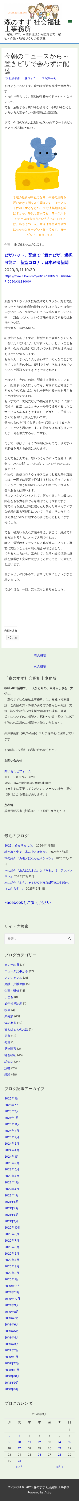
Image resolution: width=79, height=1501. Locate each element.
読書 (7, 1068)
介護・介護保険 (14, 984)
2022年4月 (11, 1189)
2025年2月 (11, 1111)
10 (19, 1442)
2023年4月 (11, 1176)
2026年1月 (11, 1098)
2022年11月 (12, 1182)
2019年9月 (11, 1305)
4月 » (59, 1466)
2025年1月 (11, 1117)
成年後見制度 (13, 1003)
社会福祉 (10, 1055)
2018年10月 (12, 1376)
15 (69, 1442)
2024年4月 (11, 1150)
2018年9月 (11, 1382)
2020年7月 (11, 1240)
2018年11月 (11, 1369)
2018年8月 (11, 1389)
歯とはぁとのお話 (16, 1029)
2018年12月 (12, 1363)
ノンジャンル (13, 977)
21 (59, 1448)
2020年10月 (12, 1227)
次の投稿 (40, 666)
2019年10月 (12, 1298)
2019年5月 (11, 1331)
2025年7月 (11, 1105)
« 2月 (19, 1466)
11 (29, 1442)
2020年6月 (11, 1247)
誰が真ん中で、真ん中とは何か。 (26, 851)
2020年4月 (11, 1260)
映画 (7, 1010)
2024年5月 (11, 1143)
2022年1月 (11, 1195)
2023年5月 (11, 1169)
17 (19, 1448)
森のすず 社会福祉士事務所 (32, 25)
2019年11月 (12, 1292)
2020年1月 (11, 1279)
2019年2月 (11, 1350)
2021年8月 (11, 1201)
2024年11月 (12, 1124)
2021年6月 (11, 1214)
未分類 (8, 1016)
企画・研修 (11, 990)
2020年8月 (11, 1234)
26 (39, 1454)
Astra (48, 1492)
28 (59, 1454)
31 (19, 1460)
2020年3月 (11, 1266)
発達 (7, 1042)
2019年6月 (11, 1324)
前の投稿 (40, 655)
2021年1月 (11, 1221)
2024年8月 (11, 1130)
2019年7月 (11, 1318)
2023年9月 (11, 1163)
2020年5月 (11, 1253)
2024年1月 (11, 1156)
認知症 (8, 1061)
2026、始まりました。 (19, 845)
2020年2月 (11, 1273)
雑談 (7, 1074)
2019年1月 (11, 1356)
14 (59, 1442)
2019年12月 (12, 1286)
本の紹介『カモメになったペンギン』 (29, 858)
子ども (8, 997)
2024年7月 (11, 1137)
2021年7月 (11, 1208)
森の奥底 (10, 1023)
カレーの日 (11, 964)
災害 (7, 1036)
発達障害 (10, 1048)
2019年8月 (11, 1311)
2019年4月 (11, 1337)
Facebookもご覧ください (27, 902)
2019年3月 (11, 1344)
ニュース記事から (45, 78)
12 (39, 1442)
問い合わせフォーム (17, 771)
